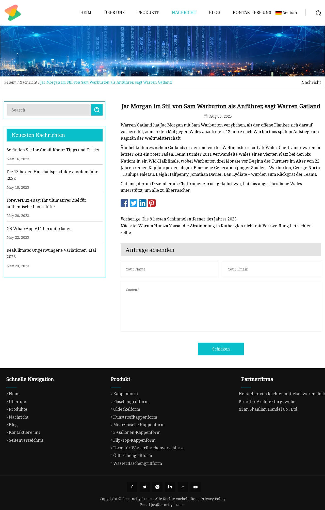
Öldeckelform (126, 409)
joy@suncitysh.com (168, 504)
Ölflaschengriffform (132, 455)
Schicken (221, 349)
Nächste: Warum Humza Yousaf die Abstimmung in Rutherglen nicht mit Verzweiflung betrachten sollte (216, 229)
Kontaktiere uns (252, 12)
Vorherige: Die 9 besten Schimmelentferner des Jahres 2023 (179, 219)
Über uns (114, 12)
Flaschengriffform (131, 401)
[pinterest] (157, 487)
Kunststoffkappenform (135, 417)
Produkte (148, 12)
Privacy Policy (213, 498)
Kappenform (125, 393)
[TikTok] (183, 487)
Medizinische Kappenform (139, 424)
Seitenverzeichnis (26, 440)
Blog (214, 12)
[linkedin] (170, 487)
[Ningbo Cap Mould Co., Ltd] (13, 13)
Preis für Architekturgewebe (267, 401)
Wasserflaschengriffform (137, 463)
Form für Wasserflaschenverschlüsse (149, 448)
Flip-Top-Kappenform (134, 440)
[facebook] (132, 487)
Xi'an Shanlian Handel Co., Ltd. (268, 409)
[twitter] (145, 487)
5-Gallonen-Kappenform (136, 432)
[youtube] (195, 487)
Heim (85, 12)
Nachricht (184, 12)
